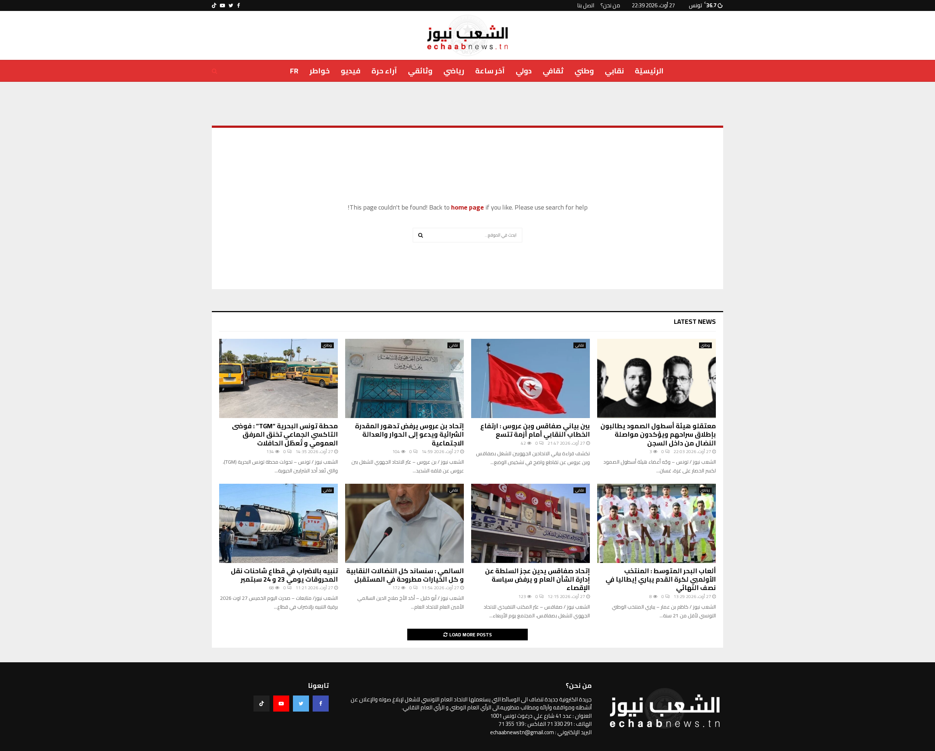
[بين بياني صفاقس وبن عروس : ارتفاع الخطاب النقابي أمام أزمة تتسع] (530, 378)
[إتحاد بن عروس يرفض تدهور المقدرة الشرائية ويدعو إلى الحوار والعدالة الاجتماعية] (404, 378)
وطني (584, 70)
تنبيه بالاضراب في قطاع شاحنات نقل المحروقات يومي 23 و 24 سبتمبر (284, 575)
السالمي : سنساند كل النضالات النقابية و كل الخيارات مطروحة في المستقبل (405, 575)
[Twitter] (301, 704)
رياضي (453, 70)
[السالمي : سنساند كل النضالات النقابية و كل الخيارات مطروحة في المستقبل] (404, 523)
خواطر (319, 70)
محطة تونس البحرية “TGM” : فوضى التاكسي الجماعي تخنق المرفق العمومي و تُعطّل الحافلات (285, 434)
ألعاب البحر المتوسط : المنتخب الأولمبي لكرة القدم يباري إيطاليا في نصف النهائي (661, 579)
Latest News (695, 321)
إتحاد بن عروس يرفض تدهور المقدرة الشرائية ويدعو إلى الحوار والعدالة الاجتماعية (409, 434)
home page (467, 207)
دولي (524, 70)
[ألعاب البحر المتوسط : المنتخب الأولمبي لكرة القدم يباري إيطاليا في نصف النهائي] (656, 523)
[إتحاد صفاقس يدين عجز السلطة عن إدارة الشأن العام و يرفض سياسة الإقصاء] (530, 523)
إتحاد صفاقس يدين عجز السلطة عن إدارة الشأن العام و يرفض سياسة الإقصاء (537, 579)
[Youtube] (281, 704)
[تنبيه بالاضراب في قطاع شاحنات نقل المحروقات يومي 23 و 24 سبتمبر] (278, 523)
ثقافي (553, 70)
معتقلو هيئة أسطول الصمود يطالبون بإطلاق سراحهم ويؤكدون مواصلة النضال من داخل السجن (658, 434)
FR (294, 70)
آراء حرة (384, 70)
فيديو (350, 70)
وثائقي (420, 70)
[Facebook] (321, 704)
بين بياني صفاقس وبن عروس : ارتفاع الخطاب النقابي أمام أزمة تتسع (535, 430)
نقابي (614, 70)
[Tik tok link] (214, 5)
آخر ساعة (490, 70)
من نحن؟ (610, 5)
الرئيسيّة (649, 70)
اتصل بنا (585, 5)
